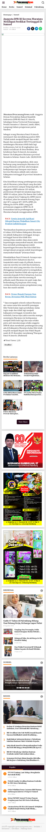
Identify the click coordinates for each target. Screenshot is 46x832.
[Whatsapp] (40, 28)
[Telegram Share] (36, 28)
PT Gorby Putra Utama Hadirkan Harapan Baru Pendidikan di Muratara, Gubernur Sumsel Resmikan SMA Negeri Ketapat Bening (33, 394)
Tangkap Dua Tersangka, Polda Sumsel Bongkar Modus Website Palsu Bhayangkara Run (26, 631)
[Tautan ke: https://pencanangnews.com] (41, 590)
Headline (8, 345)
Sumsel (5, 29)
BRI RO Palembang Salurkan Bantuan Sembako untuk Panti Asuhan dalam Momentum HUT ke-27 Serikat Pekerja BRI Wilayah (23, 753)
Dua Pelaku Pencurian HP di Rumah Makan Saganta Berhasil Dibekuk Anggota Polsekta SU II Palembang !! (28, 648)
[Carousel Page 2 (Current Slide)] (20, 687)
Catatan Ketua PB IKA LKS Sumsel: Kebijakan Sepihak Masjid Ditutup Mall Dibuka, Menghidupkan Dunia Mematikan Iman (25, 808)
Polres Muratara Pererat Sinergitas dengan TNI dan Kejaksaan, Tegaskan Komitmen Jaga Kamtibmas (11, 413)
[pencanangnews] (23, 2)
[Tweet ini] (32, 28)
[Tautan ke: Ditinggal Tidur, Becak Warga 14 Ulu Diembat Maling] (8, 641)
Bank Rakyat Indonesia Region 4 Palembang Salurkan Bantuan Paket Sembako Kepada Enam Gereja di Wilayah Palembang (24, 740)
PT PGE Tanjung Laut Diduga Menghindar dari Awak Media (24, 774)
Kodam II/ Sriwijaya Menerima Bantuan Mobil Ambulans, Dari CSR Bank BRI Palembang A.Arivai (24, 728)
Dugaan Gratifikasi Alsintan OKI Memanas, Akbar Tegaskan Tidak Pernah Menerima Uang (12, 375)
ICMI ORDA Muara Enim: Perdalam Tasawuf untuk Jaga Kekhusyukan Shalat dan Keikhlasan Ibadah (12, 394)
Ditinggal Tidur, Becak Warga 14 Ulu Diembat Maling (28, 639)
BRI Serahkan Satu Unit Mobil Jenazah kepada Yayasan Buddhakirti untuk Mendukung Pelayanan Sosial (24, 734)
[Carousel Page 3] (23, 687)
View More (23, 422)
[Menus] (3, 2)
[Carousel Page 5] (28, 687)
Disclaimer (6, 829)
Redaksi (37, 827)
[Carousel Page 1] (18, 687)
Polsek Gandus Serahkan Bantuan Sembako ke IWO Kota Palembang (24, 782)
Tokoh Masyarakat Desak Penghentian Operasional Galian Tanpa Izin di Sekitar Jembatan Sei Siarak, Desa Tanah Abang (32, 375)
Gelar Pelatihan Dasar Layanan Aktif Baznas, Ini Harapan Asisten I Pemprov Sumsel (25, 791)
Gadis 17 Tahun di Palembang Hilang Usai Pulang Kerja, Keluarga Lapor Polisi (22, 622)
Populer (12, 767)
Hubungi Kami (26, 829)
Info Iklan (15, 829)
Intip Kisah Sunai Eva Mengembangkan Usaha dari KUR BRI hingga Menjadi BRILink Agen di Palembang (24, 747)
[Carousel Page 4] (26, 687)
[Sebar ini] (28, 28)
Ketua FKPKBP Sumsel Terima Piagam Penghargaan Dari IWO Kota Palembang (23, 799)
